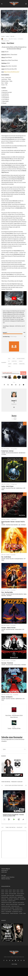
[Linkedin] (12, 960)
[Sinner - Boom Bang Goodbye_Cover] (14, 575)
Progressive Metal (7, 909)
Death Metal (5, 897)
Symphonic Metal (17, 911)
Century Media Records (8, 895)
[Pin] (11, 384)
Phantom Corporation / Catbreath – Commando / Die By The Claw (13, 522)
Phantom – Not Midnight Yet (6, 696)
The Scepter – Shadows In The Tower (8, 627)
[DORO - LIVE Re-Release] (14, 540)
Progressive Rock (18, 909)
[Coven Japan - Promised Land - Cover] (14, 646)
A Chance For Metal (20, 358)
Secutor (15, 363)
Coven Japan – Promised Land (7, 662)
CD (9, 361)
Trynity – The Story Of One (14, 727)
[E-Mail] (15, 384)
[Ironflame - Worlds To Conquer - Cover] (14, 469)
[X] (6, 960)
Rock (3, 911)
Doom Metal (21, 897)
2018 (14, 358)
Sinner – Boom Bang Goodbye (7, 592)
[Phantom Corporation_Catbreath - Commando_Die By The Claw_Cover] (14, 505)
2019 (3, 891)
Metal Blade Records (12, 904)
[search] (24, 749)
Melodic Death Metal (18, 902)
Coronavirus (19, 895)
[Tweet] (8, 384)
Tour (21, 913)
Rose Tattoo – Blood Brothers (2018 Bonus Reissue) (14, 715)
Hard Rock (5, 900)
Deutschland (13, 897)
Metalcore (22, 904)
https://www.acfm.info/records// (11, 71)
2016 (9, 358)
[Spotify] (15, 960)
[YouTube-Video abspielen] (14, 298)
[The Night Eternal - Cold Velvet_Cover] (14, 434)
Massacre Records (7, 902)
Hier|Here (12, 877)
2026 (7, 893)
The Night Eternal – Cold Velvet (7, 451)
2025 (3, 893)
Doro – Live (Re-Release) (6, 556)
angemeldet (9, 739)
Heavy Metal (14, 361)
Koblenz (20, 361)
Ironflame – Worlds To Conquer (7, 486)
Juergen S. (5, 38)
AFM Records (13, 893)
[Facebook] (4, 960)
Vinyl (10, 366)
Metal (3, 904)
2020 (7, 891)
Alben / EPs (11, 38)
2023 (18, 891)
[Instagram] (9, 960)
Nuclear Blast (16, 906)
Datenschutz (21, 956)
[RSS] (18, 960)
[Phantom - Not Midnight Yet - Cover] (14, 680)
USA (25, 913)
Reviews (15, 38)
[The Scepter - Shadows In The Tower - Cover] (14, 611)
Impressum (16, 956)
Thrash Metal (22, 363)
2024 (22, 891)
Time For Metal (14, 913)
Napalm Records (6, 906)
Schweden (8, 911)
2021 (11, 891)
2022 (14, 891)
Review (10, 363)
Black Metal (21, 893)
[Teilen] (4, 384)
